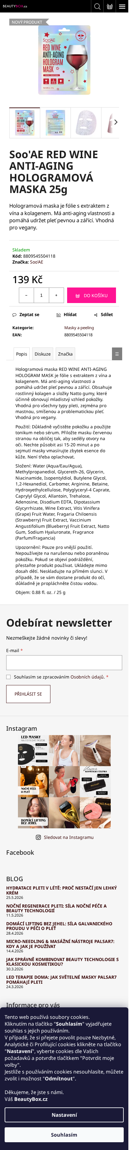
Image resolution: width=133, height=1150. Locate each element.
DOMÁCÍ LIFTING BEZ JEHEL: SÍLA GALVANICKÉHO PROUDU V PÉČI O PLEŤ (59, 926)
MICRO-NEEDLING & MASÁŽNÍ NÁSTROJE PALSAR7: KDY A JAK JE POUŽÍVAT (60, 944)
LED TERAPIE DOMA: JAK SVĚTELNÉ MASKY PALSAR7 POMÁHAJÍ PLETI (61, 979)
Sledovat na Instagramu (69, 837)
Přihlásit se (28, 694)
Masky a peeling (79, 327)
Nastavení (64, 1114)
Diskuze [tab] (43, 354)
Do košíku (96, 295)
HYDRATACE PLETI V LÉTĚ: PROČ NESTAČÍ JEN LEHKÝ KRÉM (61, 890)
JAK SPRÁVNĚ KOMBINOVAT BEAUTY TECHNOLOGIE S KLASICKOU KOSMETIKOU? (62, 962)
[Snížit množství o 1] (26, 295)
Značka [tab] (65, 354)
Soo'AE (36, 262)
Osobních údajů (87, 677)
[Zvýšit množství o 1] (56, 295)
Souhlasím (64, 1134)
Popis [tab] (21, 354)
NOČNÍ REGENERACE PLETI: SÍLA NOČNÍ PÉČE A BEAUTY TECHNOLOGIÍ (56, 908)
